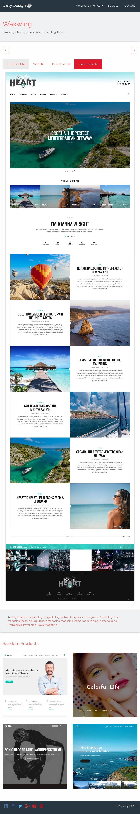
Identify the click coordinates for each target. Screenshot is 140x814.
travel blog (29, 624)
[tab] (16, 64)
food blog (106, 617)
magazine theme (71, 620)
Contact (129, 5)
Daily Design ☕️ (17, 5)
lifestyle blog (29, 620)
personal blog (108, 620)
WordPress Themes (87, 5)
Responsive (15, 624)
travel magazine (47, 624)
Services (113, 5)
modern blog (90, 620)
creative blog (34, 617)
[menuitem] (88, 6)
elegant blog (51, 617)
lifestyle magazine (49, 620)
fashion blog (68, 617)
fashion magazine (88, 617)
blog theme (18, 617)
